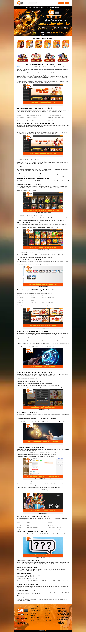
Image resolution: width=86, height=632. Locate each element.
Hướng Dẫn (57, 7)
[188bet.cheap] (22, 3)
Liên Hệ (48, 7)
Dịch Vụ (34, 7)
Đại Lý (30, 7)
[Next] (69, 22)
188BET (27, 7)
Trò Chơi (52, 7)
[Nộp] (36, 3)
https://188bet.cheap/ (62, 611)
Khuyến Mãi (43, 7)
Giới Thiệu (38, 7)
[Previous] (17, 22)
